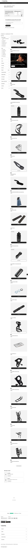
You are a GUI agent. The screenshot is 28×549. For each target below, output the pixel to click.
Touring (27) (4, 53)
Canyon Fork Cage (13, 425)
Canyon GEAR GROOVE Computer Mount (15, 102)
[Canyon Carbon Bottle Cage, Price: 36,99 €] (19, 129)
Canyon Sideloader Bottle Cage (14, 335)
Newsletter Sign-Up (4, 518)
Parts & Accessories (9, 5)
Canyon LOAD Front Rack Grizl (14, 443)
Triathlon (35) (4, 54)
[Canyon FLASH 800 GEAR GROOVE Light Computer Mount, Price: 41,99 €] (19, 183)
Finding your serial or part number (10, 27)
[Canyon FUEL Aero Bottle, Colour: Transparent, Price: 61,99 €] (19, 201)
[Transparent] (12, 244)
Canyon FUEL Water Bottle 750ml (14, 120)
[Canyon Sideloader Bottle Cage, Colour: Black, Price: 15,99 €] (19, 327)
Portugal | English (4, 546)
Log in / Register (7, 15)
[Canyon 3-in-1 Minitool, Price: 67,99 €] (19, 309)
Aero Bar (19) (4, 40)
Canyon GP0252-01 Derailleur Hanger (15, 371)
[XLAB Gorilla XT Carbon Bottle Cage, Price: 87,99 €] (19, 452)
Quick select (18, 170)
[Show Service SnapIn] (27, 274)
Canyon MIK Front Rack (13, 407)
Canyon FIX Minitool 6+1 (13, 353)
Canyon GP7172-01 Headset (14, 299)
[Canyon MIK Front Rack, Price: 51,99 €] (19, 398)
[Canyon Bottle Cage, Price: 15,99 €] (19, 75)
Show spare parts (8, 25)
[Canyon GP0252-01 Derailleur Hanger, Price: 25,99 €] (19, 363)
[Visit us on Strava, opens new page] (15, 518)
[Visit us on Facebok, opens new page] (9, 518)
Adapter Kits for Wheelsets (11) (6, 39)
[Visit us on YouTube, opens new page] (13, 518)
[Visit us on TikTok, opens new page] (16, 518)
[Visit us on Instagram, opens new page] (11, 518)
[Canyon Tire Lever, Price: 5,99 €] (19, 219)
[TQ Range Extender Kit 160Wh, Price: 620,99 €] (19, 273)
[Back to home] (4, 1)
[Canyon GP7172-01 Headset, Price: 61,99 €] (19, 291)
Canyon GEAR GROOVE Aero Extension (15, 50)
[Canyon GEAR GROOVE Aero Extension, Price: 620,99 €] (19, 42)
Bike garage (13, 66)
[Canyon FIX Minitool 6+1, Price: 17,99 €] (19, 345)
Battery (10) (4, 41)
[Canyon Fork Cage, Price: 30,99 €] (19, 416)
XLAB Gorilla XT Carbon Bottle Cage (15, 461)
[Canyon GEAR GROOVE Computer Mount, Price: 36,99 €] (19, 93)
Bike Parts (13, 5)
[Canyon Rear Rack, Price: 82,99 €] (19, 147)
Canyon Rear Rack (13, 156)
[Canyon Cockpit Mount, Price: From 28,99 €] (19, 165)
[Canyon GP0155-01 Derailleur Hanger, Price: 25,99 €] (19, 380)
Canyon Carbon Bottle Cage (14, 138)
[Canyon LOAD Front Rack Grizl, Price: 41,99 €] (19, 434)
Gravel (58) (4, 49)
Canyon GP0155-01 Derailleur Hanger (15, 389)
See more (4, 45)
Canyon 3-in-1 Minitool (13, 317)
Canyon (5, 5)
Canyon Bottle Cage (13, 84)
